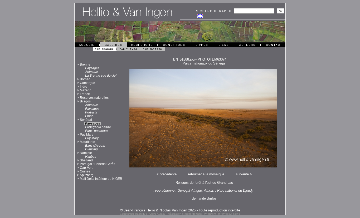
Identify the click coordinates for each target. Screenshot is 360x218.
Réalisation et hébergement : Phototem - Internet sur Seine (204, 213)
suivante (242, 174)
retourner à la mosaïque (206, 174)
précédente (168, 174)
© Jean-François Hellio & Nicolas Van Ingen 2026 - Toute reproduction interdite (180, 210)
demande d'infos (204, 198)
